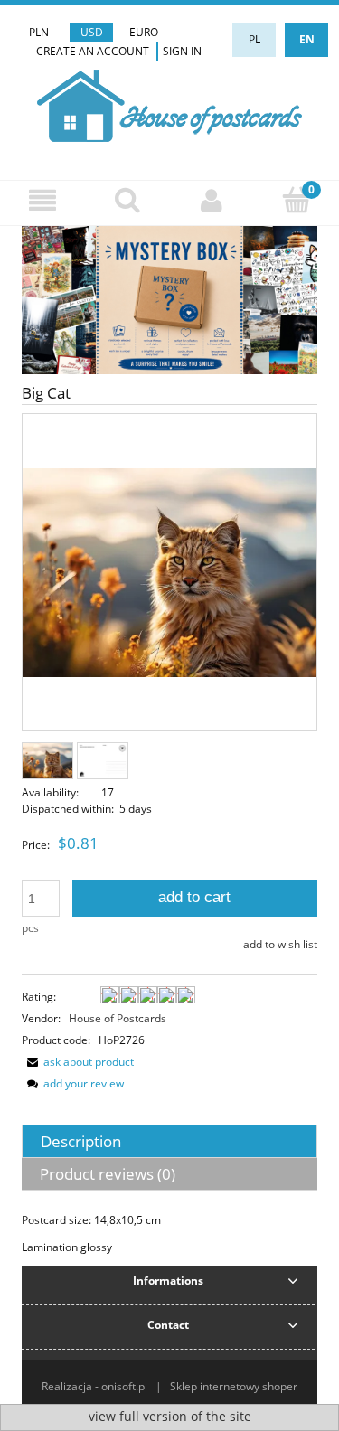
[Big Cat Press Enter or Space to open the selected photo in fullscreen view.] (169, 572)
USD (91, 32)
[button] (42, 200)
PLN (39, 32)
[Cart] (296, 199)
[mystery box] (169, 298)
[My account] (212, 200)
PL (254, 39)
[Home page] (169, 103)
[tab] (169, 1141)
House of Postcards (117, 1018)
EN (307, 39)
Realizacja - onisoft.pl (94, 1386)
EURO (143, 32)
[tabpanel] (169, 1234)
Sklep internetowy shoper (233, 1386)
